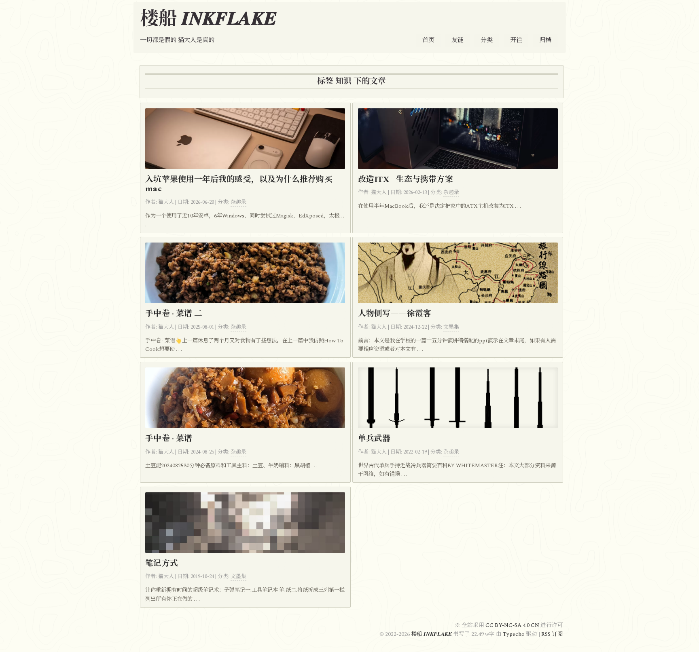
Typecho (514, 634)
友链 (457, 40)
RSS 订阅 (552, 634)
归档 (545, 40)
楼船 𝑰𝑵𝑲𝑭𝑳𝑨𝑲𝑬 (208, 19)
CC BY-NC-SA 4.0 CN (512, 625)
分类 (487, 40)
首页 (428, 40)
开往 (516, 40)
